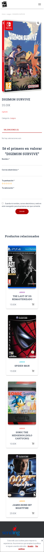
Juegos (9, 14)
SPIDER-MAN (22, 365)
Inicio (3, 14)
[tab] (22, 130)
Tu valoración (8, 188)
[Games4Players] (5, 4)
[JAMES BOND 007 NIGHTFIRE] (22, 475)
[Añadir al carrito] (33, 443)
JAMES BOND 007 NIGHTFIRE (22, 506)
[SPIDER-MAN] (22, 336)
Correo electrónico (10, 170)
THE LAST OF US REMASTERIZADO (22, 298)
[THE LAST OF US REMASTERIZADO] (22, 266)
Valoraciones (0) (11, 130)
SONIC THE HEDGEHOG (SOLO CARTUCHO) (22, 435)
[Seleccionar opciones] (33, 304)
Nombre (6, 159)
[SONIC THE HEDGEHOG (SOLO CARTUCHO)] (22, 403)
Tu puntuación (8, 181)
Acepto (30, 546)
